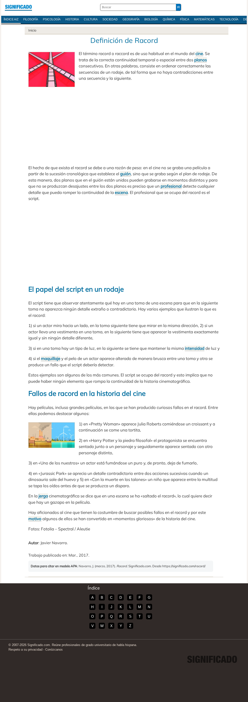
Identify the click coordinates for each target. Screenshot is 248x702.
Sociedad (110, 19)
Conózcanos (54, 649)
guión (125, 173)
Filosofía (30, 19)
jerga (43, 495)
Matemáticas (204, 19)
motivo (34, 518)
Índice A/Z (11, 19)
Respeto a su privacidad (25, 649)
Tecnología (228, 19)
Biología (151, 19)
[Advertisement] (124, 123)
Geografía (131, 19)
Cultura (91, 19)
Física (184, 19)
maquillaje (50, 358)
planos (200, 59)
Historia (72, 19)
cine (199, 53)
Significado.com (18, 7)
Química (169, 19)
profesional (171, 186)
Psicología (52, 19)
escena (121, 192)
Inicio (32, 30)
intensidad (194, 348)
